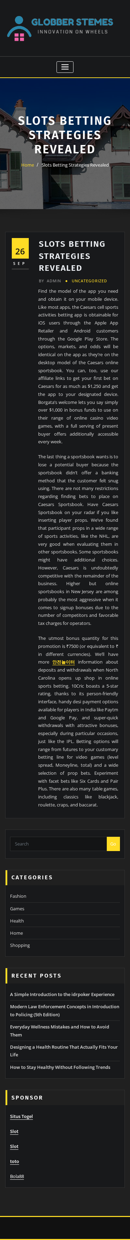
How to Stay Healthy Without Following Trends (60, 1067)
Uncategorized (89, 280)
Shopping (20, 945)
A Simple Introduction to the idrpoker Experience (62, 994)
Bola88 (17, 1176)
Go (113, 844)
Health (17, 921)
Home (27, 165)
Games (17, 908)
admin (50, 280)
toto (14, 1161)
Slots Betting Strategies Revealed (75, 165)
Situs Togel (21, 1116)
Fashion (18, 896)
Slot (14, 1131)
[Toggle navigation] (65, 67)
